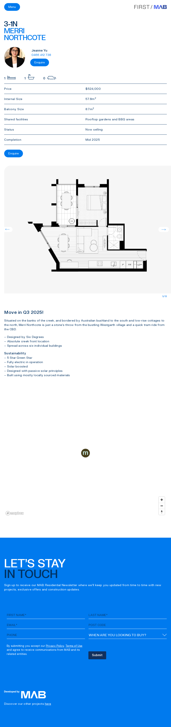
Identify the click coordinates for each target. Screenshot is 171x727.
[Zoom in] (162, 500)
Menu (12, 7)
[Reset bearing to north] (162, 512)
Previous (7, 229)
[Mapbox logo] (14, 513)
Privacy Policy (55, 646)
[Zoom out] (162, 506)
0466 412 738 (41, 55)
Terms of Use (73, 646)
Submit (97, 655)
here (48, 704)
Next (163, 229)
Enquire (39, 62)
